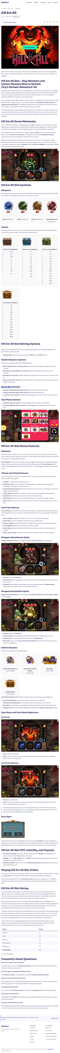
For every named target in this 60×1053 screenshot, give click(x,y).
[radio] (44, 21)
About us (48, 1028)
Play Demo (30, 47)
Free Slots (29, 2)
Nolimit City (11, 8)
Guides (31, 1039)
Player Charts (33, 1033)
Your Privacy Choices (51, 1039)
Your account (49, 1030)
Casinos (36, 2)
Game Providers (34, 1030)
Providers (43, 2)
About (49, 2)
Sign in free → (55, 1018)
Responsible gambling (51, 1033)
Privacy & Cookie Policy (51, 1036)
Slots (5, 2)
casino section (7, 875)
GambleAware (50, 1049)
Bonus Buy (6, 387)
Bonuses (32, 1042)
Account (55, 2)
